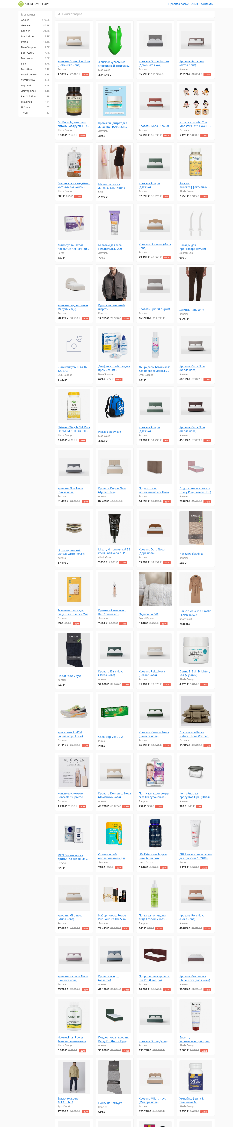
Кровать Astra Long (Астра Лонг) (192, 63)
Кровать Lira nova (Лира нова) (155, 246)
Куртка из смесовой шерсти (111, 307)
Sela (100, 191)
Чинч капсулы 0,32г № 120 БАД (72, 369)
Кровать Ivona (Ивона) (154, 126)
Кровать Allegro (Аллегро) (108, 978)
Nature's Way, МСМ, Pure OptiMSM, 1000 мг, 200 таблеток (74, 429)
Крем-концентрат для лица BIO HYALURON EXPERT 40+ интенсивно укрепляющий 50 (114, 125)
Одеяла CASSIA (148, 614)
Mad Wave (104, 69)
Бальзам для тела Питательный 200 (110, 247)
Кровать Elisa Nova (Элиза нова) (70, 490)
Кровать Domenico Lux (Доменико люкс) (154, 63)
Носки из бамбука (191, 554)
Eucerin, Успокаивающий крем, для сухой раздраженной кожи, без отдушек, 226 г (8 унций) (194, 1039)
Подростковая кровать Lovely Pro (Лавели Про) (195, 490)
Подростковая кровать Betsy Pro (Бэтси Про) (113, 1039)
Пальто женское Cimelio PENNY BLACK (195, 613)
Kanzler (102, 313)
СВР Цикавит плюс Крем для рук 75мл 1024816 (195, 856)
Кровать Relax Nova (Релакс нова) (152, 673)
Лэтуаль (103, 130)
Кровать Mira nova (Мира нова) (70, 917)
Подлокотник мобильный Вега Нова (154, 490)
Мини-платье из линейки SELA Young (111, 186)
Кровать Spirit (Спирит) (154, 309)
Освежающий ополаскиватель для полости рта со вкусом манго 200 (113, 856)
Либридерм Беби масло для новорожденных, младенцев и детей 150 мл (155, 369)
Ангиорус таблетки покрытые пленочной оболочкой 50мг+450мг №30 (73, 247)
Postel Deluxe (146, 618)
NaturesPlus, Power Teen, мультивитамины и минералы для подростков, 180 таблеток (73, 1039)
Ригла (61, 252)
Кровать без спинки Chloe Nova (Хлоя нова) (194, 978)
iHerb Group (65, 130)
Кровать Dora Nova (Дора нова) (152, 551)
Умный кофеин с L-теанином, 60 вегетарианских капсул (194, 1100)
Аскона (62, 69)
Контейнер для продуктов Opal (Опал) (194, 795)
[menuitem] (35, 20)
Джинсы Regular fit (191, 310)
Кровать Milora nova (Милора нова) (152, 1100)
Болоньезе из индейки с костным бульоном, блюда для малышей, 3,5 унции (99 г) (74, 185)
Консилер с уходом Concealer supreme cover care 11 (70, 795)
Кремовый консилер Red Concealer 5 (112, 612)
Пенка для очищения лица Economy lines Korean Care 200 (153, 917)
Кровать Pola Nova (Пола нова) (191, 917)
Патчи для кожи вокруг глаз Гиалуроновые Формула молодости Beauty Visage (154, 795)
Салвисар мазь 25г (110, 737)
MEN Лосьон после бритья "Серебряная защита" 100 (71, 857)
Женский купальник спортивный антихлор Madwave (113, 64)
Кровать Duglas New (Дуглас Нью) (112, 490)
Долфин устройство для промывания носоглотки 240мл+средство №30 (114, 368)
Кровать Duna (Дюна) (153, 1041)
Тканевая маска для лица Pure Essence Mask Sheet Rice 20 (74, 612)
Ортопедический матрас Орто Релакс (71, 552)
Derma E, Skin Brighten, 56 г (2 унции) (194, 673)
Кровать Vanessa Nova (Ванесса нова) (154, 734)
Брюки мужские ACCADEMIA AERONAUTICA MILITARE (73, 1100)
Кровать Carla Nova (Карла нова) (192, 368)
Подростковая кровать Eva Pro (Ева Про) (154, 978)
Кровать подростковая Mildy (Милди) (73, 307)
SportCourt (185, 619)
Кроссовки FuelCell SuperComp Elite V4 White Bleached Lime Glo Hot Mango (74, 734)
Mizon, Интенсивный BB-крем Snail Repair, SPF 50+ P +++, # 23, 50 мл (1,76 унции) (114, 551)
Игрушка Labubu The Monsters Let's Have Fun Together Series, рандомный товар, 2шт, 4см (195, 124)
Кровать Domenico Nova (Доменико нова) (74, 63)
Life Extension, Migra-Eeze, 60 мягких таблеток (153, 856)
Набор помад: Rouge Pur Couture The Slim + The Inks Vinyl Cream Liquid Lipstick (113, 917)
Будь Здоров (65, 374)
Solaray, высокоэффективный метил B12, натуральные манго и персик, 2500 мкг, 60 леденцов (195, 185)
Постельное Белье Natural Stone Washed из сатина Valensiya (195, 734)
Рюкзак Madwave (109, 432)
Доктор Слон (186, 252)
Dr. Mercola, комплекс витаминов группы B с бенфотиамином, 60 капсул (72, 124)
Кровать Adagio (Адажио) (149, 185)
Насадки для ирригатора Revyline (193, 247)
